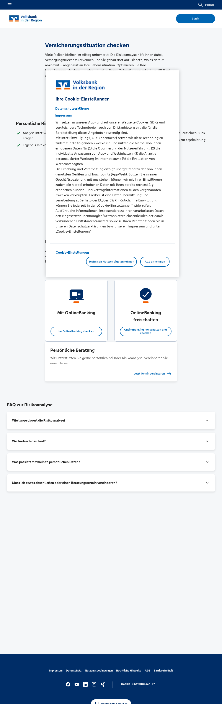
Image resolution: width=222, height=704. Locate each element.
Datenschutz (74, 670)
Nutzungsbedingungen (99, 670)
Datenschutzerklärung (72, 108)
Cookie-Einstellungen (72, 252)
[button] (111, 420)
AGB (147, 670)
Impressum (55, 670)
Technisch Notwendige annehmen (111, 261)
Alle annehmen (155, 261)
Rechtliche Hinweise (128, 670)
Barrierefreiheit (163, 670)
